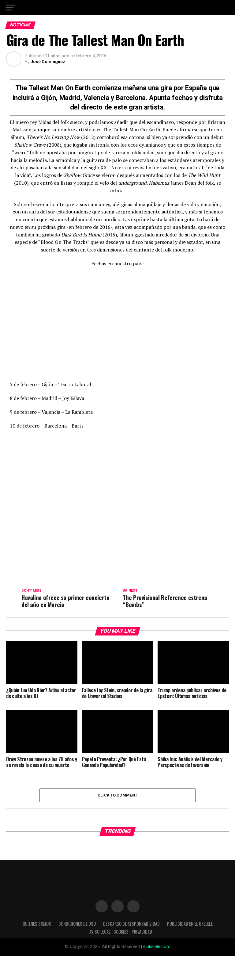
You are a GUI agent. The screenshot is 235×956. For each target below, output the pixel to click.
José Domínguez (48, 61)
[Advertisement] (114, 324)
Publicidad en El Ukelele (190, 923)
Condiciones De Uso (77, 923)
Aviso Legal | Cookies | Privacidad (120, 931)
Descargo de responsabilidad (131, 923)
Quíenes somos (37, 923)
